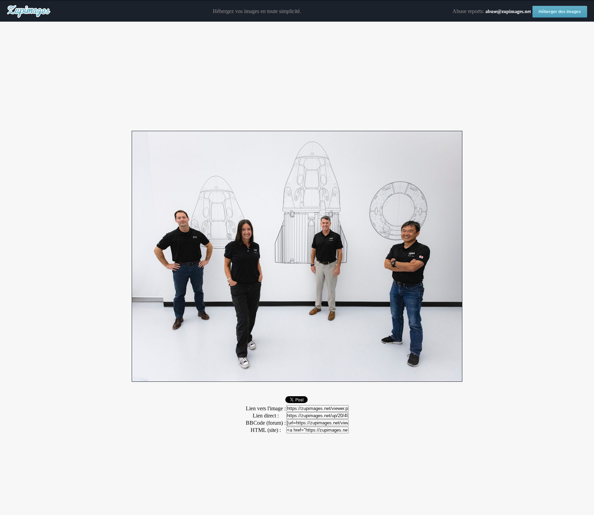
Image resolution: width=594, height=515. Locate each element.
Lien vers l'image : (266, 408)
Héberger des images (560, 11)
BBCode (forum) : (266, 423)
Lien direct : (266, 416)
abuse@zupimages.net (508, 11)
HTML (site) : (266, 430)
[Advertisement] (297, 76)
